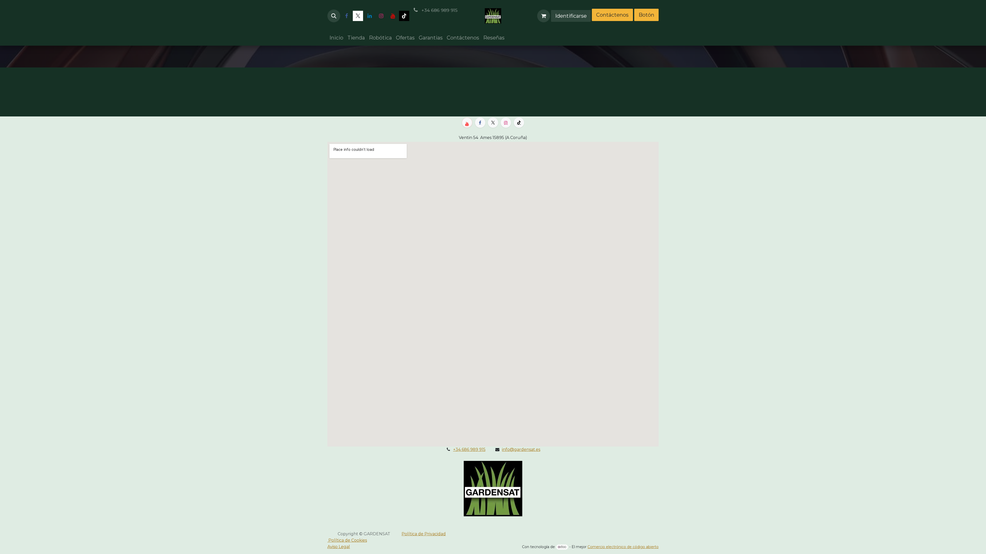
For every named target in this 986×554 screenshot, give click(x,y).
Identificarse (571, 16)
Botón (646, 15)
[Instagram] (381, 16)
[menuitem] (336, 38)
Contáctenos (612, 15)
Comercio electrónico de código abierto (623, 547)
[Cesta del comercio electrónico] (543, 15)
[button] (333, 15)
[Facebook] (346, 16)
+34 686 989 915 (469, 449)
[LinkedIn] (369, 16)
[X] (358, 16)
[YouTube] (392, 16)
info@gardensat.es (521, 449)
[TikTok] (404, 16)
